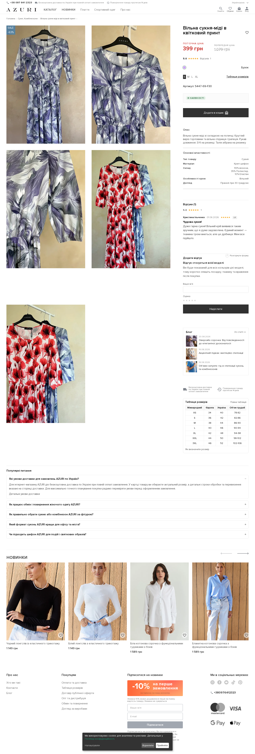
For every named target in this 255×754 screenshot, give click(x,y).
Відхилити (148, 745)
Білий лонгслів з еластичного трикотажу (93, 643)
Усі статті (240, 332)
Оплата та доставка (74, 682)
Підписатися (155, 725)
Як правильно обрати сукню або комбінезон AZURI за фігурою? (51, 514)
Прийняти (162, 745)
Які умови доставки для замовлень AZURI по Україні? (44, 479)
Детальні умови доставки (24, 494)
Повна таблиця (238, 402)
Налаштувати (92, 745)
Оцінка (186, 296)
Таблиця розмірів (237, 76)
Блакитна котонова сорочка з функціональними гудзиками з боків (214, 645)
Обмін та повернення (75, 703)
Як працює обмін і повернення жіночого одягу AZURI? (44, 504)
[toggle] (240, 2)
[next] (243, 553)
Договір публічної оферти (78, 693)
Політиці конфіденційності (99, 738)
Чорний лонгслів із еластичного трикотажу (33, 643)
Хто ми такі (13, 682)
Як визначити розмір (197, 449)
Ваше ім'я (188, 284)
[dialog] (127, 742)
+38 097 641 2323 (21, 2)
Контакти (12, 688)
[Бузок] (184, 67)
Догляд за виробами (74, 708)
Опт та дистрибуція (74, 698)
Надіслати (216, 309)
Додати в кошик (214, 113)
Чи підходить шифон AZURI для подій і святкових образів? (47, 534)
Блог (9, 693)
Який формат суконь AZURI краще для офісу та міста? (44, 524)
